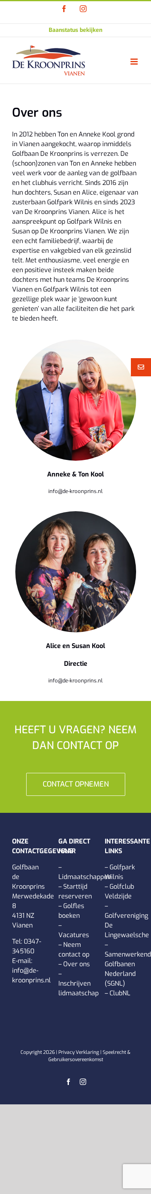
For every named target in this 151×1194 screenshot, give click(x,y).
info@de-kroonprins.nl (75, 491)
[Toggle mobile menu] (134, 61)
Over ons (76, 964)
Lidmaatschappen (84, 877)
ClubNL (120, 993)
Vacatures (73, 935)
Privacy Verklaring (78, 1052)
